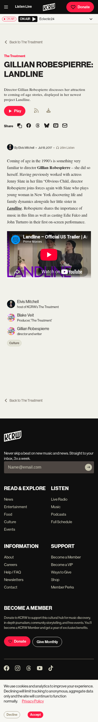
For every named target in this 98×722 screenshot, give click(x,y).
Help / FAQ (12, 572)
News (8, 499)
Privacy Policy (33, 701)
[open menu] (7, 7)
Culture (14, 343)
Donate (84, 7)
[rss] (36, 112)
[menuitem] (48, 110)
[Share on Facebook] (28, 126)
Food (8, 514)
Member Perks (62, 587)
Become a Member (66, 557)
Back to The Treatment (26, 42)
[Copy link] (19, 126)
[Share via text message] (55, 126)
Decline (12, 715)
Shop (55, 579)
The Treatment (14, 56)
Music (56, 507)
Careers (10, 564)
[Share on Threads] (37, 126)
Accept (35, 715)
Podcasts (58, 514)
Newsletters (13, 579)
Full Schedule (61, 522)
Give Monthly (47, 642)
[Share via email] (64, 126)
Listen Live (23, 7)
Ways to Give (61, 572)
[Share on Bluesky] (46, 126)
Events (9, 529)
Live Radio (59, 499)
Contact (10, 587)
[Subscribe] (88, 467)
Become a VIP (62, 564)
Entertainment (15, 507)
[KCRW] (12, 440)
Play (17, 111)
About (9, 557)
